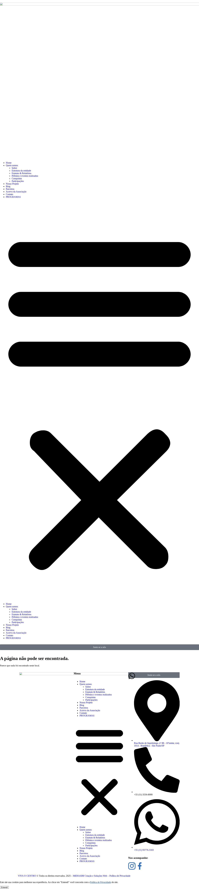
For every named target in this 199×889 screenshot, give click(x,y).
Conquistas (17, 178)
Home (9, 162)
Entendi (4, 887)
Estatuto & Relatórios (21, 173)
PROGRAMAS (13, 197)
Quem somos (12, 165)
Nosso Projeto (12, 183)
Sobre (14, 168)
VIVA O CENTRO (27, 876)
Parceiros (10, 189)
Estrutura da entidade (21, 170)
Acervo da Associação (16, 191)
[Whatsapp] (131, 676)
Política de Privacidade (119, 876)
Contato (9, 194)
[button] (99, 400)
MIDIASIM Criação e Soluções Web (90, 876)
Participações (18, 181)
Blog (8, 186)
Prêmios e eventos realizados (25, 176)
